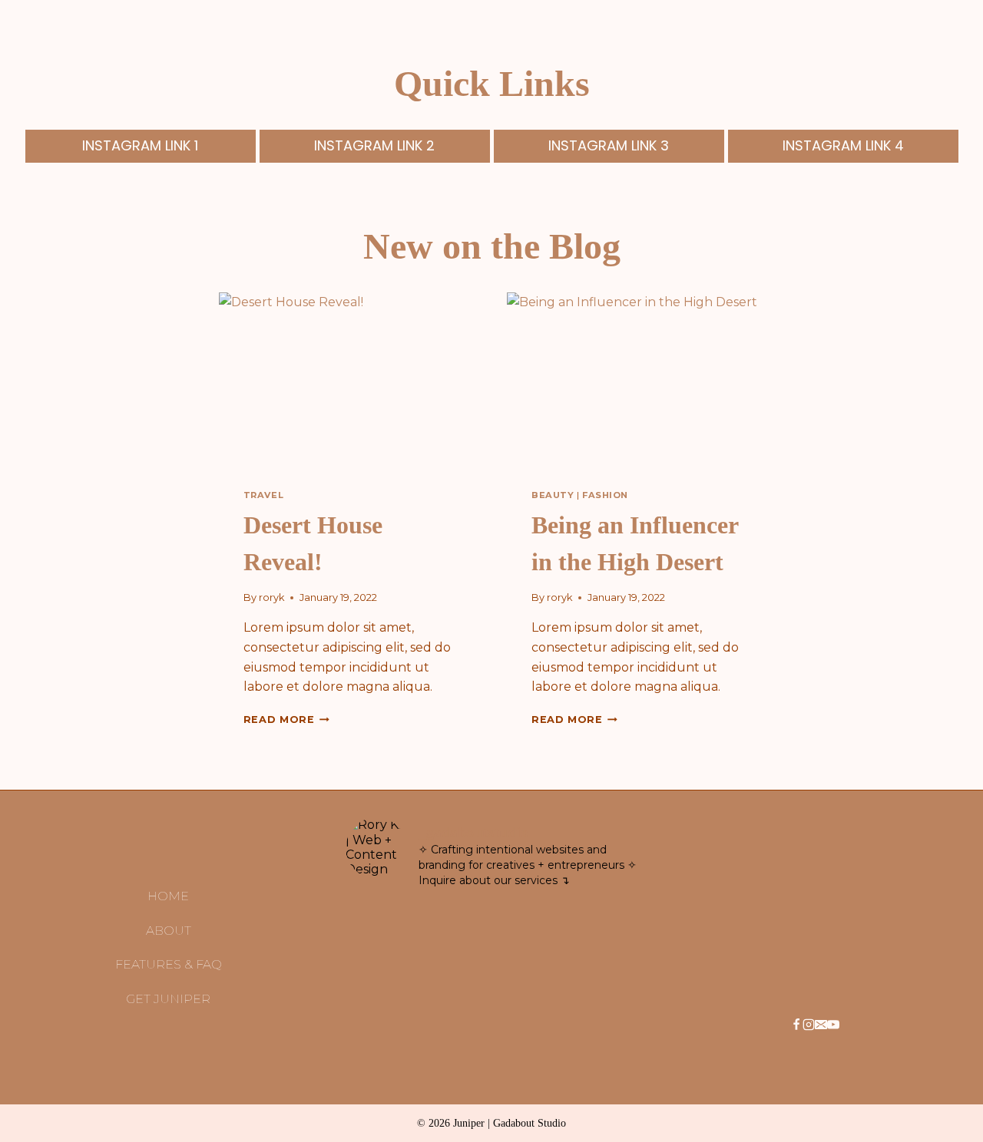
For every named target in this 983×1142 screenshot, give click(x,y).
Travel (263, 495)
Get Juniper (168, 999)
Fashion (605, 495)
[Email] (821, 1026)
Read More (283, 719)
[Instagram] (809, 1026)
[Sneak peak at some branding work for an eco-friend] (418, 942)
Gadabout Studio (529, 1123)
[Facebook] (796, 1026)
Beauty (552, 495)
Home (168, 896)
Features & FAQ (168, 964)
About (168, 930)
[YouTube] (833, 1026)
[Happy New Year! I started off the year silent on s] (564, 942)
